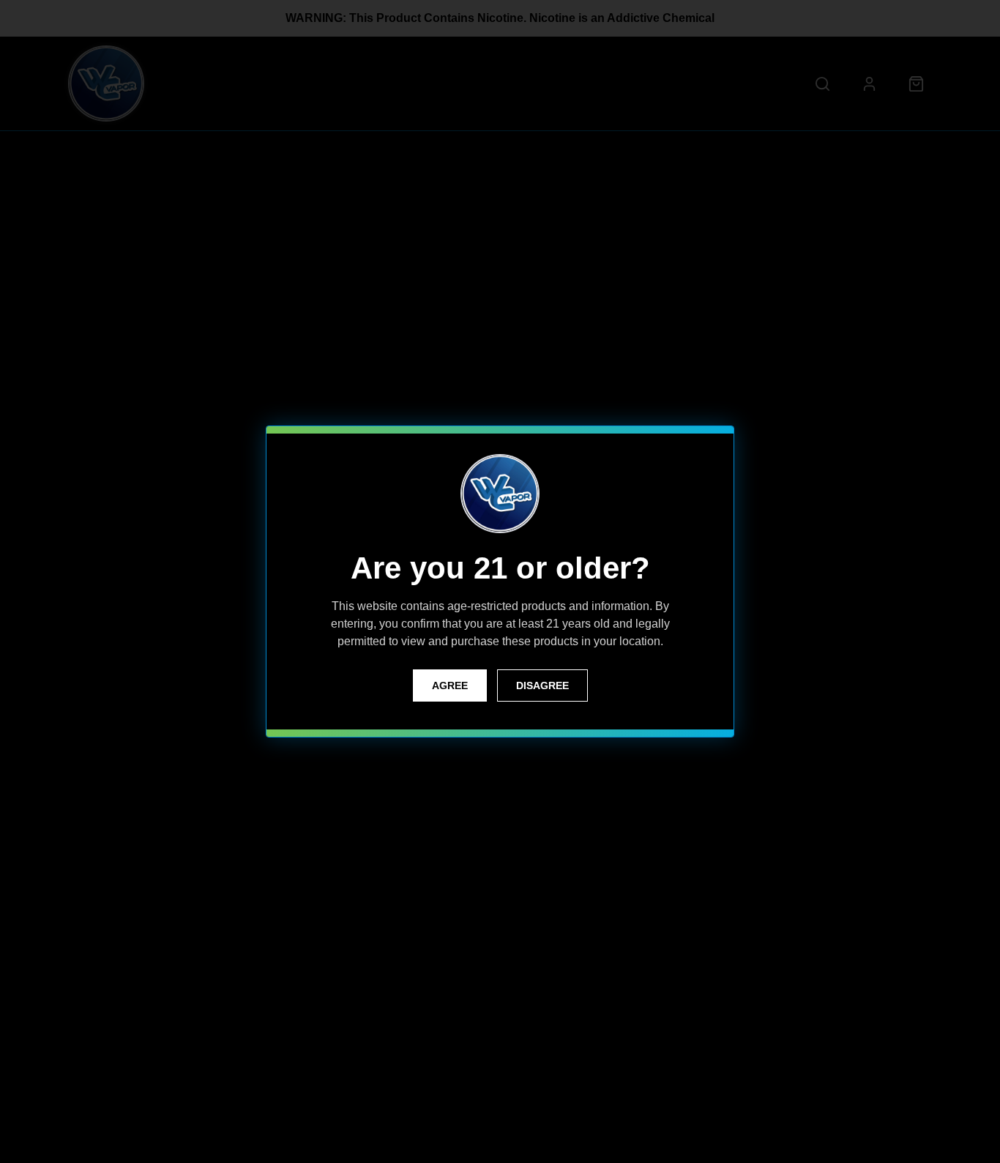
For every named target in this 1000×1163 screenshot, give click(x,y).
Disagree (542, 685)
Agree (450, 685)
